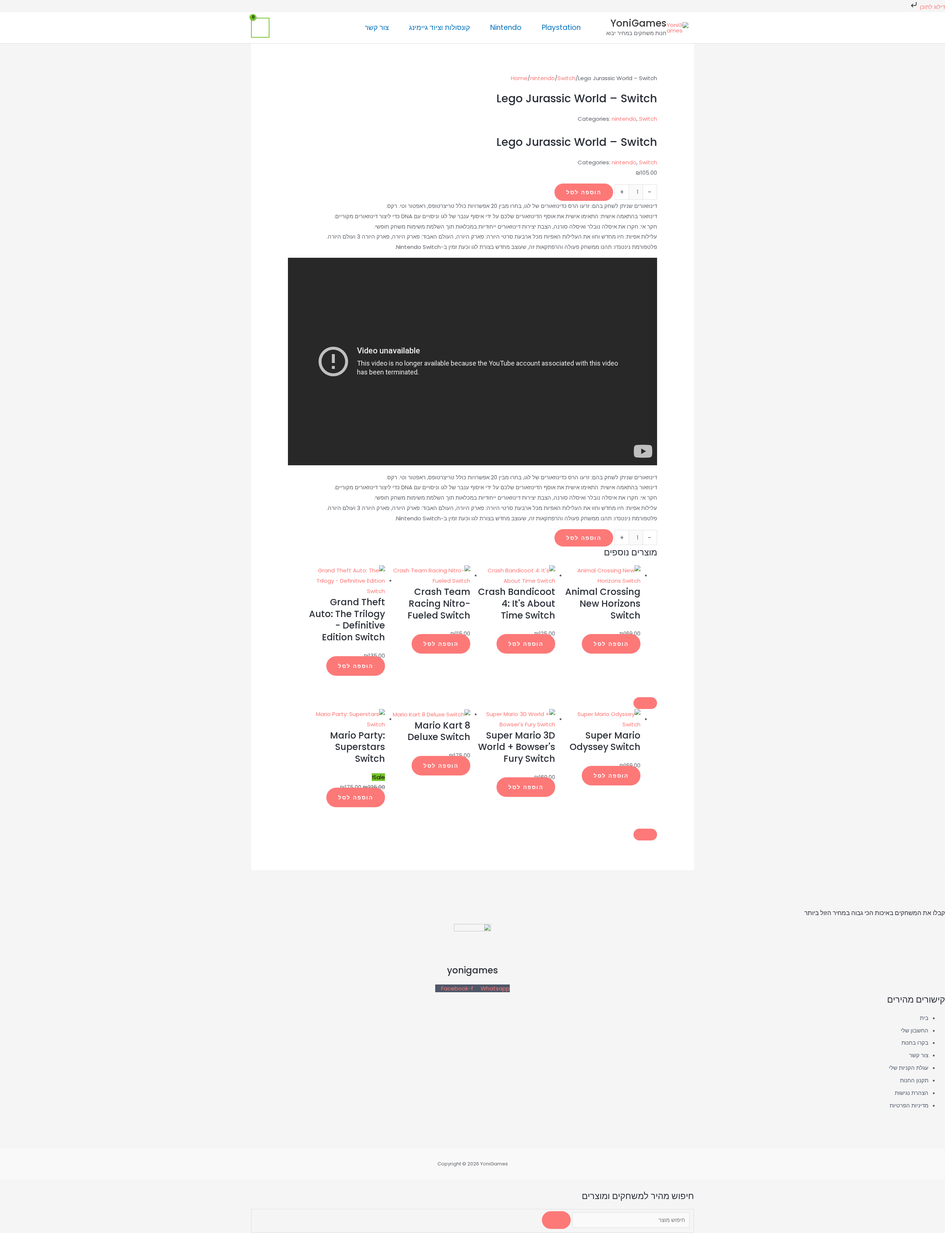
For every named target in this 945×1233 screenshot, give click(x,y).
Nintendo (506, 27)
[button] (346, 27)
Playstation (561, 27)
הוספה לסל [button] (611, 644)
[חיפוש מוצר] (630, 1220)
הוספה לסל (583, 192)
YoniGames (638, 23)
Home (519, 78)
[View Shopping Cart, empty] (260, 28)
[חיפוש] (556, 1220)
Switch (566, 78)
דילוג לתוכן (931, 7)
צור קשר (377, 27)
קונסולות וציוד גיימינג (439, 27)
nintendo (542, 78)
